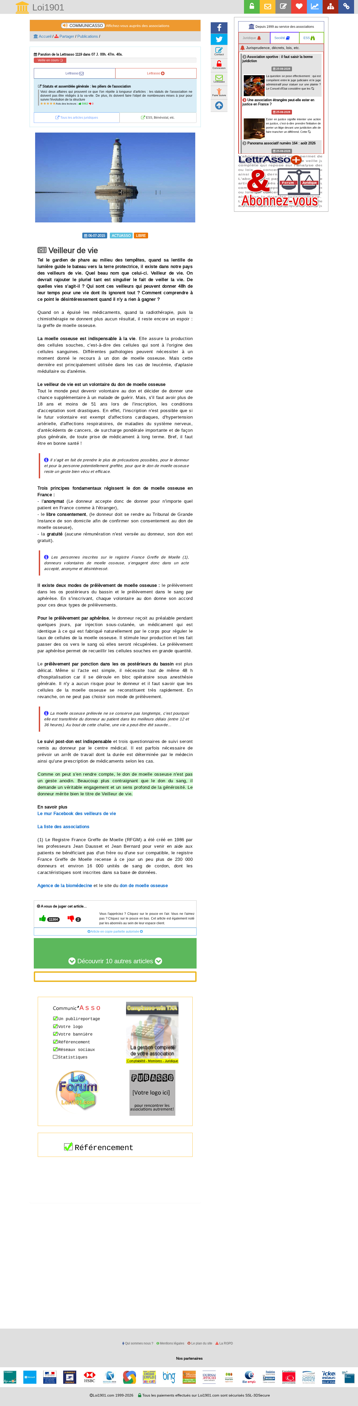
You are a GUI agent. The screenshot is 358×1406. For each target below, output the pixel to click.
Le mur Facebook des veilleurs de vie (76, 813)
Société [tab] (280, 38)
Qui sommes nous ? (138, 1343)
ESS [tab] (307, 38)
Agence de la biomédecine (64, 885)
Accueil (44, 36)
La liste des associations (63, 826)
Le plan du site (201, 1343)
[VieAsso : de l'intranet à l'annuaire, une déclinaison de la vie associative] (346, 7)
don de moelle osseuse (144, 885)
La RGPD (226, 1343)
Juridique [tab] (250, 38)
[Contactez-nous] (283, 7)
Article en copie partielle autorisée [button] (115, 931)
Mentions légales (171, 1343)
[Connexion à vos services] (252, 7)
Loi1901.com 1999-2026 (113, 1395)
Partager (66, 36)
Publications (87, 36)
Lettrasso (72, 73)
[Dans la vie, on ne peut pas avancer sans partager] (330, 7)
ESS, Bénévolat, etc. (160, 117)
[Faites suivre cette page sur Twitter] (219, 39)
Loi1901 (47, 8)
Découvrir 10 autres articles (115, 961)
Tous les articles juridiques (78, 117)
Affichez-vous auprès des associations (119, 25)
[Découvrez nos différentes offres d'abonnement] (299, 7)
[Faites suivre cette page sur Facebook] (219, 28)
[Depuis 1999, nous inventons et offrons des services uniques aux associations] (315, 7)
